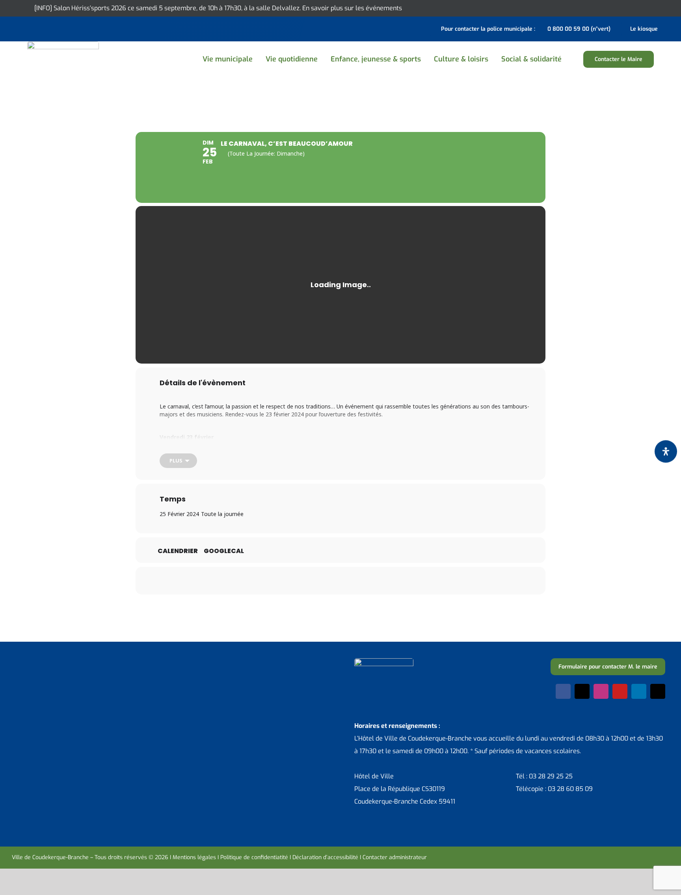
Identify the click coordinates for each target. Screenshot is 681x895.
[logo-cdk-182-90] (63, 44)
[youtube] (619, 691)
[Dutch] (16, 28)
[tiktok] (657, 691)
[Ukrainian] (47, 28)
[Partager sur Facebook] (291, 580)
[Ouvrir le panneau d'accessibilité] (666, 451)
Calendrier (178, 551)
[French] (37, 28)
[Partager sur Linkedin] (330, 580)
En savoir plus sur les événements (352, 8)
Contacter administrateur (395, 857)
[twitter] (582, 691)
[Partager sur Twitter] (311, 580)
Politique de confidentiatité (254, 857)
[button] (577, 59)
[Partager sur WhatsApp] (350, 580)
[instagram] (601, 691)
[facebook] (563, 691)
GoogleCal (224, 551)
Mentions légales (194, 857)
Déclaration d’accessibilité (325, 857)
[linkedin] (638, 691)
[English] (27, 28)
